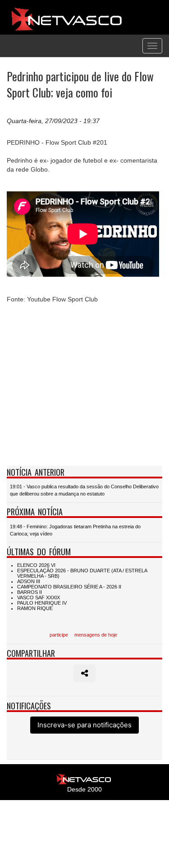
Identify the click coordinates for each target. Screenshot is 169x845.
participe (59, 634)
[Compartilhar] (84, 673)
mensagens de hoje (95, 634)
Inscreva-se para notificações (84, 725)
